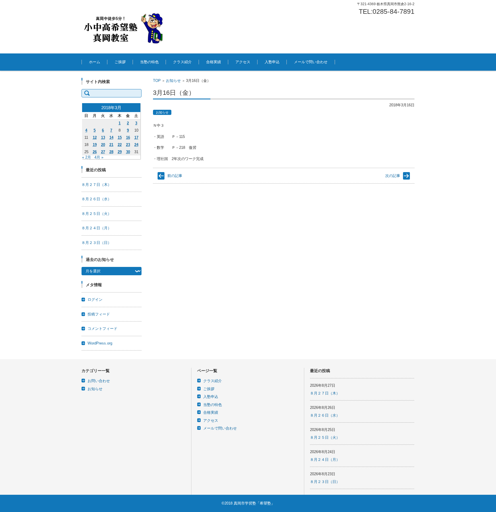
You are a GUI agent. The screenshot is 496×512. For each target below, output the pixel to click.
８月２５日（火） (96, 213)
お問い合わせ (99, 381)
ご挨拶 (120, 62)
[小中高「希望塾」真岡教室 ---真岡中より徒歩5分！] (125, 26)
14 (111, 137)
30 (128, 152)
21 (111, 145)
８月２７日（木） (96, 184)
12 (95, 137)
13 (103, 137)
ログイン (95, 299)
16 (128, 137)
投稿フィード (99, 314)
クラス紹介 (182, 62)
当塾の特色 (149, 62)
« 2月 (86, 157)
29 (120, 152)
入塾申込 (272, 62)
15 (120, 137)
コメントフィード (102, 328)
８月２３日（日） (96, 242)
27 (103, 152)
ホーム (94, 62)
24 (136, 145)
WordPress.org (100, 343)
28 (111, 152)
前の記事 (174, 176)
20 (103, 145)
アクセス (242, 62)
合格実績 (213, 62)
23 (128, 145)
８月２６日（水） (96, 199)
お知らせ (173, 80)
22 (120, 145)
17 (136, 137)
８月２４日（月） (96, 228)
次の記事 (392, 176)
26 (95, 152)
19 (95, 145)
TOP (157, 80)
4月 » (98, 157)
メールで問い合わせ (311, 62)
